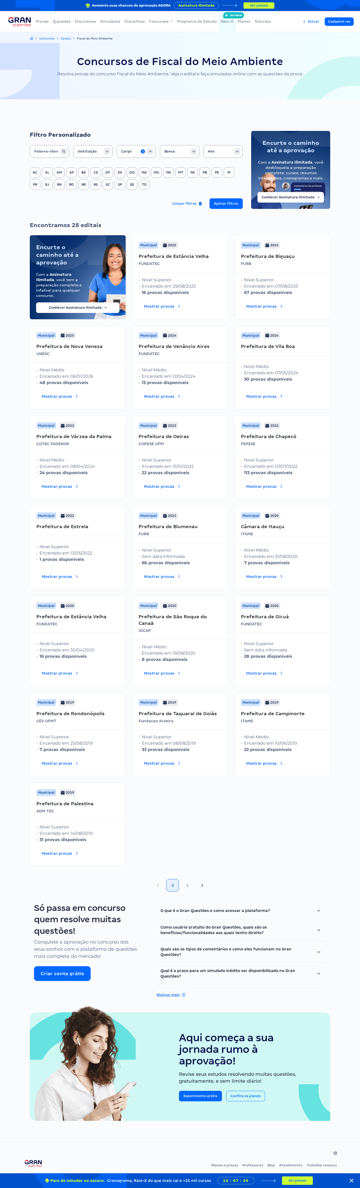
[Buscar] (64, 151)
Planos (244, 21)
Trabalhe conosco (322, 1165)
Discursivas (85, 21)
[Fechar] (351, 1180)
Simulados (110, 21)
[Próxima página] (202, 885)
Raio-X (227, 18)
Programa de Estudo (197, 21)
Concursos (158, 21)
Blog (271, 1165)
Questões (62, 21)
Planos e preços (224, 1165)
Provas (42, 21)
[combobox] (93, 151)
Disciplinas (134, 21)
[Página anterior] (158, 885)
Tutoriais (262, 21)
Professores (252, 1165)
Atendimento (291, 1165)
